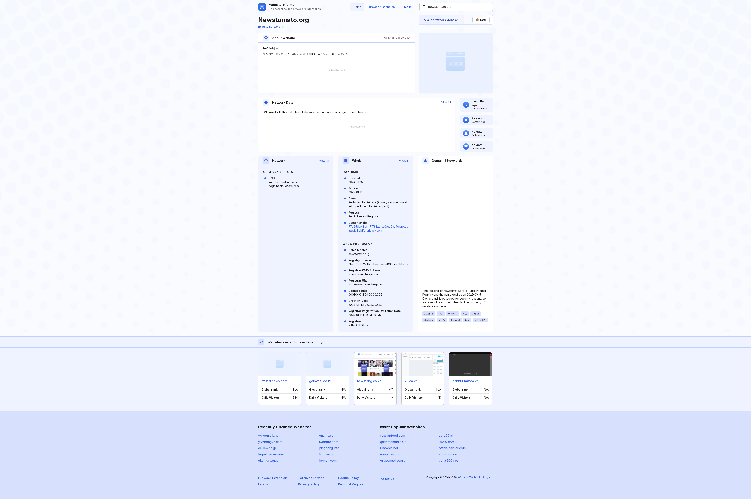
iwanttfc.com (328, 442)
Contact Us (387, 478)
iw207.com (447, 442)
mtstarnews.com (274, 381)
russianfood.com (392, 435)
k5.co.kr (411, 381)
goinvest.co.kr (320, 381)
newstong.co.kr (369, 381)
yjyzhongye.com (270, 442)
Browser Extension (382, 7)
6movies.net (389, 448)
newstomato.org (269, 26)
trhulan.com (328, 454)
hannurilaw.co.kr (465, 381)
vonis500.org (448, 454)
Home (357, 7)
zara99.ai (446, 435)
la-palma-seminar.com (274, 454)
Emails (407, 7)
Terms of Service (311, 478)
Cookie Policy (348, 478)
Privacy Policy (309, 484)
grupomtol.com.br (393, 460)
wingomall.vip (268, 435)
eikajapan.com (390, 454)
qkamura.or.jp (268, 460)
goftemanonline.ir (393, 442)
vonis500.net (448, 460)
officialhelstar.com (452, 448)
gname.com (327, 435)
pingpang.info (329, 448)
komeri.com (328, 460)
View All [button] (446, 102)
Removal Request (351, 484)
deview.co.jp (267, 448)
